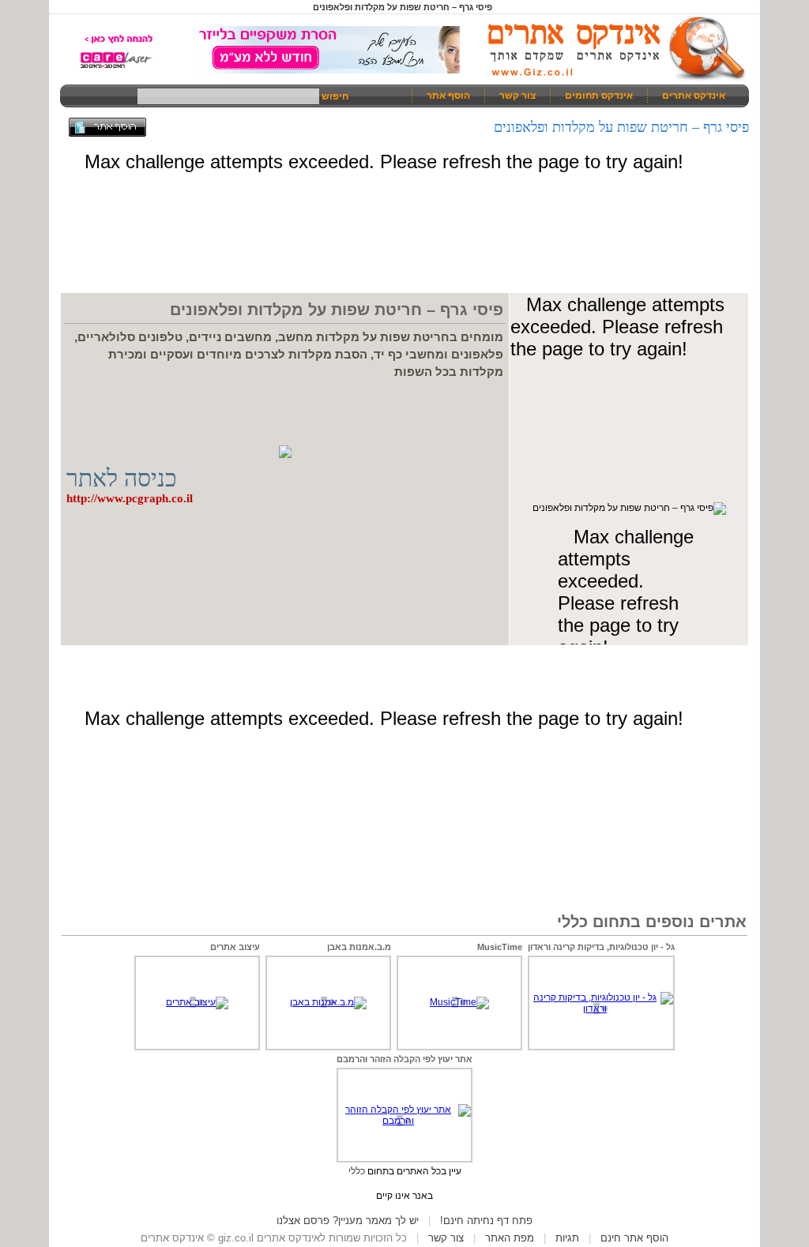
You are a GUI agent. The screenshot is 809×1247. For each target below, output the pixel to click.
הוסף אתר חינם (634, 1238)
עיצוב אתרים (235, 947)
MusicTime (499, 947)
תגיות (567, 1238)
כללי (356, 1171)
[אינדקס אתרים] (611, 79)
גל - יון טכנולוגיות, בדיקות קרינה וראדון (601, 947)
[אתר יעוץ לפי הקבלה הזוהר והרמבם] (404, 1120)
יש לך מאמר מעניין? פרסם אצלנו (348, 1220)
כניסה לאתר (121, 478)
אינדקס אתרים (693, 95)
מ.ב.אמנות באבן (359, 947)
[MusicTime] (459, 1002)
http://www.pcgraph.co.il (129, 498)
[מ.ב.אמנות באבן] (328, 1002)
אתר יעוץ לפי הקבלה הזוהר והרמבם (404, 1059)
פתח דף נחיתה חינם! (486, 1220)
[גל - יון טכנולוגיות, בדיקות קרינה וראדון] (601, 1008)
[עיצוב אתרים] (197, 1002)
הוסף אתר (448, 95)
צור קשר (517, 95)
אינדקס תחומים (599, 95)
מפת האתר (509, 1238)
